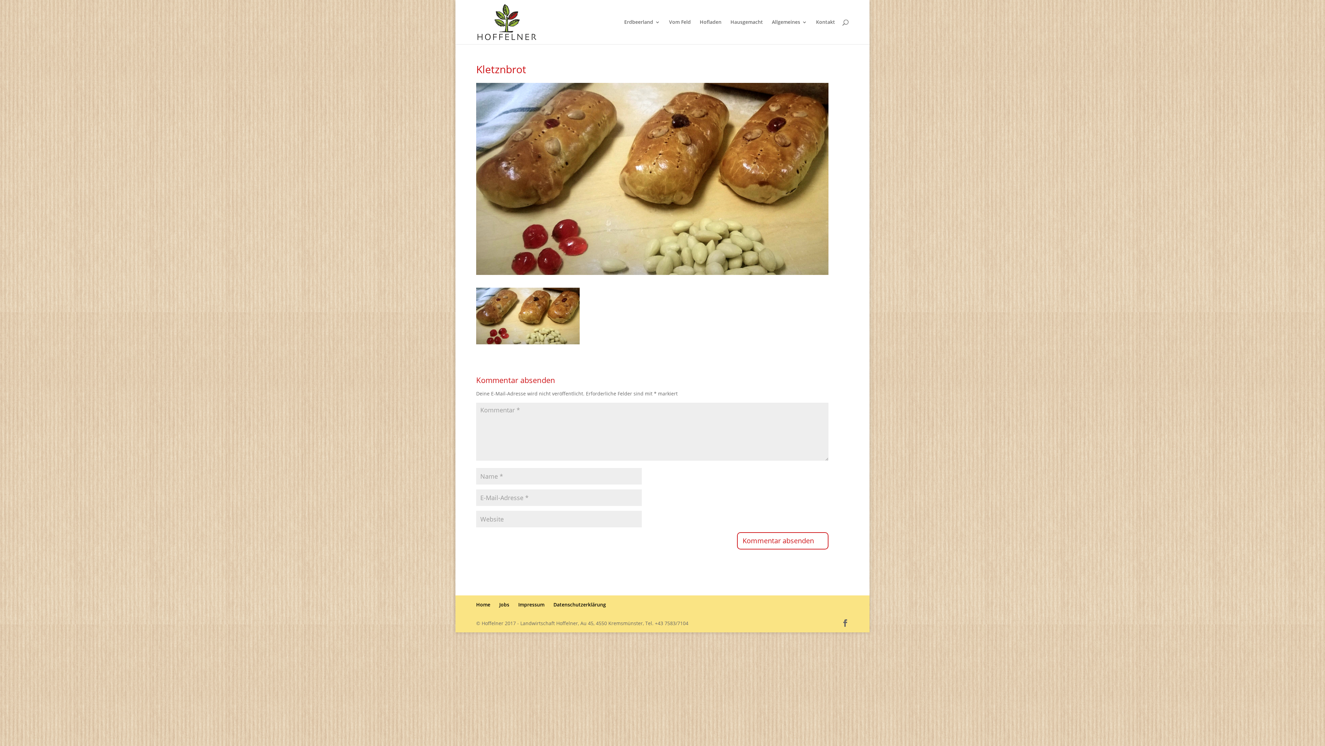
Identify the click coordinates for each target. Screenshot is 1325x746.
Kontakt (825, 22)
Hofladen (711, 22)
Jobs (504, 604)
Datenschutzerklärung (579, 604)
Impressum (531, 604)
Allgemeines (786, 22)
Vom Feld (680, 22)
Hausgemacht (746, 22)
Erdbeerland (638, 22)
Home (483, 604)
